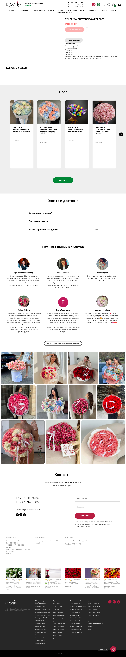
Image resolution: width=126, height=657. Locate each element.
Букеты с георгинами (40, 626)
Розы (50, 10)
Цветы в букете (63, 10)
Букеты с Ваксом (57, 621)
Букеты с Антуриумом (58, 629)
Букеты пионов (92, 621)
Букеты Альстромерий (58, 618)
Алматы (28, 6)
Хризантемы (55, 609)
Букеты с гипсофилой (93, 603)
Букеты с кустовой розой (76, 609)
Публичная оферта (40, 606)
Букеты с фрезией (57, 635)
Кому (112, 10)
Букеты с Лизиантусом (58, 615)
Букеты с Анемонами (58, 626)
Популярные (24, 10)
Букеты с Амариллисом (58, 623)
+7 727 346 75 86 (27, 498)
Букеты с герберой (75, 603)
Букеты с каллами (75, 612)
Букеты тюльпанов (93, 618)
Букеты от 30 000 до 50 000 (42, 615)
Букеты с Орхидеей (57, 612)
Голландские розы (40, 620)
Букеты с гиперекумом (94, 601)
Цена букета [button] (38, 10)
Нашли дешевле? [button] (74, 40)
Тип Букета (91, 10)
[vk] (20, 514)
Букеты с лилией (74, 615)
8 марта (12, 10)
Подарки (90, 626)
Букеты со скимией (40, 643)
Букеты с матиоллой (40, 629)
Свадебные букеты (57, 606)
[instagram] (24, 514)
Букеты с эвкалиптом (76, 632)
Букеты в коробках (40, 623)
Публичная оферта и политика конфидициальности (40, 602)
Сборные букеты (56, 601)
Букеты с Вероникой (75, 623)
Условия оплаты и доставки (95, 623)
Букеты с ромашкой (40, 635)
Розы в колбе (56, 603)
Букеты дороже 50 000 (41, 618)
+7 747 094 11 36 (27, 502)
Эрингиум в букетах (75, 629)
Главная (90, 629)
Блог (89, 632)
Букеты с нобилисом (40, 632)
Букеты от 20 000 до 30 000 (42, 612)
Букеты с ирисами (93, 609)
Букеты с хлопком (57, 638)
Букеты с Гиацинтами (76, 626)
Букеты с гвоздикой (75, 601)
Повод (103, 10)
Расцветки (78, 10)
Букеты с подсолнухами (94, 612)
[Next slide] (121, 134)
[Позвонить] (113, 649)
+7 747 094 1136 (75, 2)
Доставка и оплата (64, 12)
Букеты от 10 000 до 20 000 (42, 609)
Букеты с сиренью (39, 640)
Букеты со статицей (57, 632)
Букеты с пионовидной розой (78, 606)
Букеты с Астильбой (75, 618)
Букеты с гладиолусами (94, 606)
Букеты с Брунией (75, 621)
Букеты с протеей (39, 638)
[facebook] (17, 514)
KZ (119, 4)
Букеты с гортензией (93, 615)
